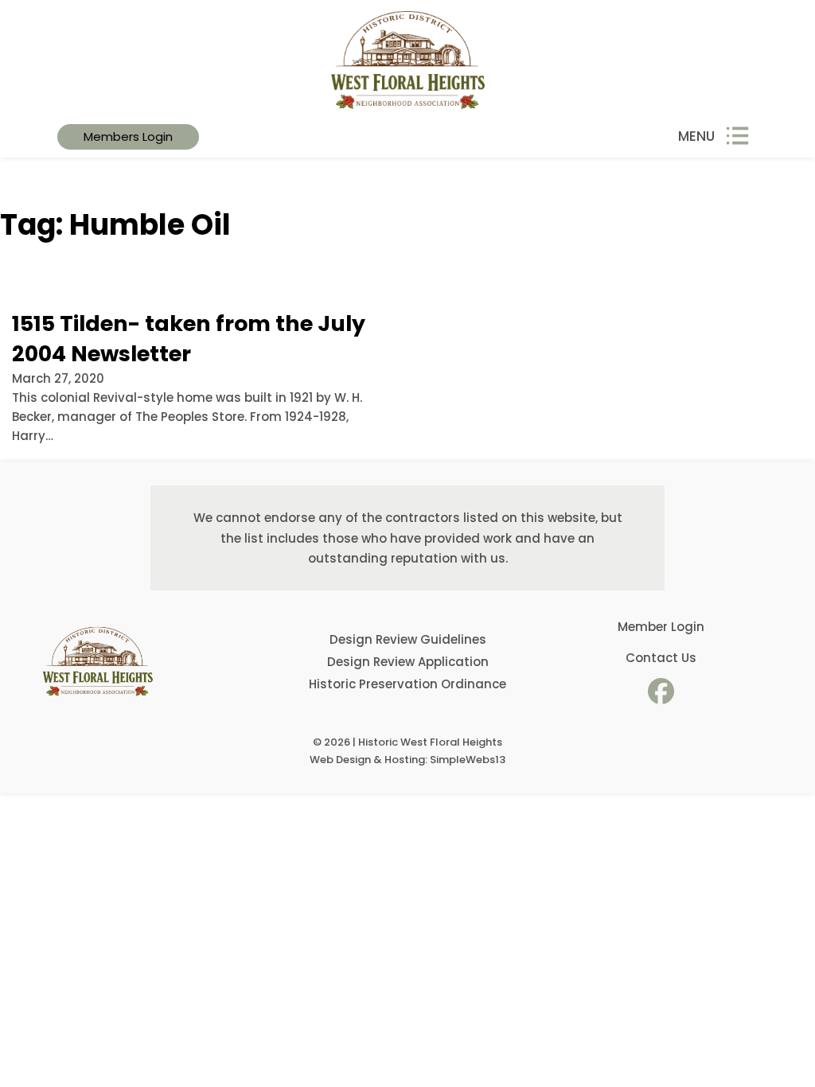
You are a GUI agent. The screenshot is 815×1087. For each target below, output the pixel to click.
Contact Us (661, 657)
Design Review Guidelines (408, 639)
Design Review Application (408, 661)
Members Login (128, 136)
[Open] (737, 136)
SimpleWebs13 (467, 759)
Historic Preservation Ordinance (407, 684)
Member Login (661, 626)
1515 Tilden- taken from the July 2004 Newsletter (188, 338)
